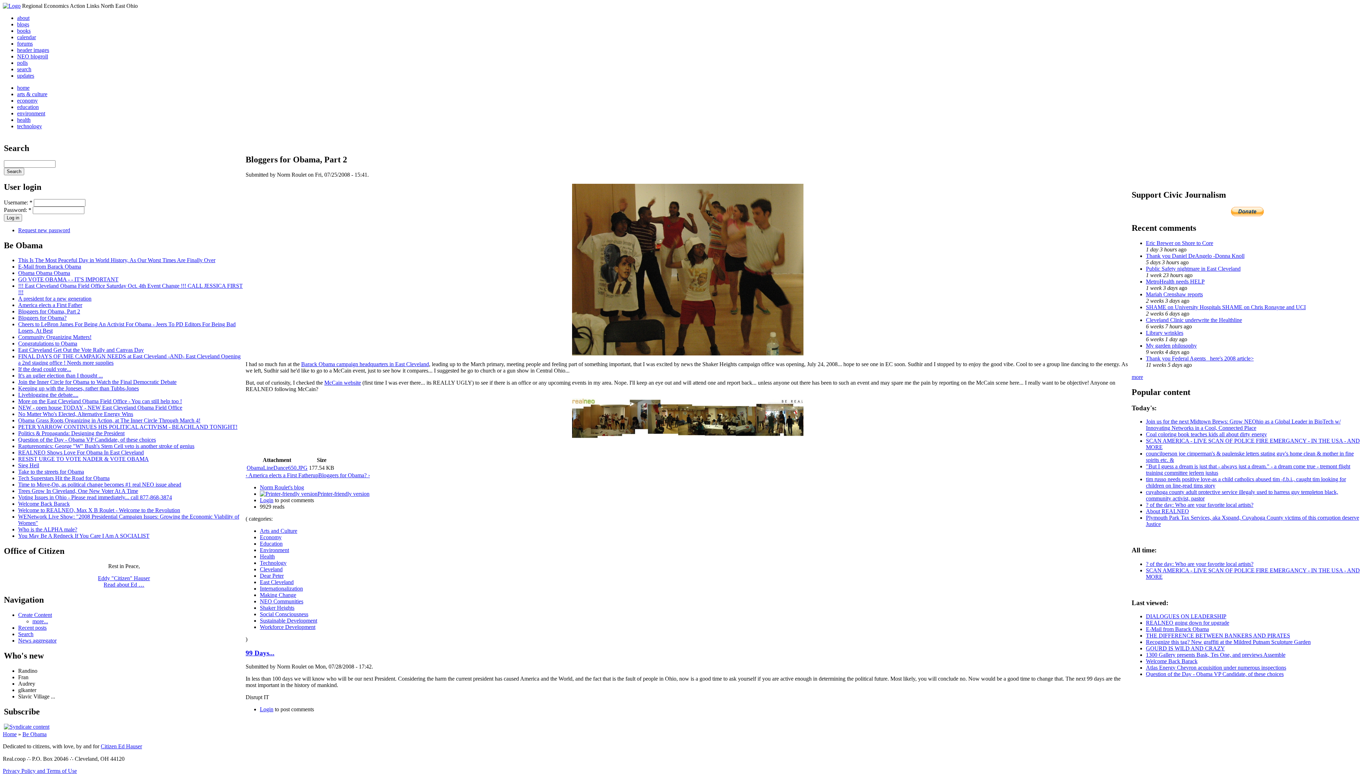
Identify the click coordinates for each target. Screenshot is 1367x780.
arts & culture (32, 94)
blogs (23, 24)
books (24, 31)
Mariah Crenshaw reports (1174, 294)
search (24, 69)
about (23, 18)
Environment (274, 550)
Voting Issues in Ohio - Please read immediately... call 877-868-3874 (95, 497)
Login (266, 500)
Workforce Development (287, 627)
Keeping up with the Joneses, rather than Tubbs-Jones (78, 388)
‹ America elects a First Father (279, 475)
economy (27, 101)
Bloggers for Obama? (42, 318)
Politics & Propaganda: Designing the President (71, 433)
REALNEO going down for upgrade (1187, 623)
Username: (18, 202)
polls (22, 63)
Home (10, 734)
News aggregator (37, 641)
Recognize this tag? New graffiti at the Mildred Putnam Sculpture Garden (1228, 642)
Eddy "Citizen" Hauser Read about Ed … (124, 581)
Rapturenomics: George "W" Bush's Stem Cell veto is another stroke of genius (106, 446)
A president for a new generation (54, 299)
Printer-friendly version (344, 494)
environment (31, 113)
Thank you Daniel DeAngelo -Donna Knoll (1195, 256)
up (315, 475)
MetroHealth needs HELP (1175, 282)
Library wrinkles (1164, 333)
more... (40, 621)
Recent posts (32, 628)
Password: (17, 210)
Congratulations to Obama (47, 343)
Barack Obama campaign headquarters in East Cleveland (365, 364)
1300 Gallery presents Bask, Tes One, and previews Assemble (1215, 655)
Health (267, 556)
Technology (273, 563)
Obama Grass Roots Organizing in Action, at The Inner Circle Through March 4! (109, 420)
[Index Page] (12, 6)
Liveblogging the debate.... (48, 395)
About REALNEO (1167, 511)
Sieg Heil (28, 465)
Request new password (44, 230)
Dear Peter (272, 576)
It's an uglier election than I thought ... (60, 376)
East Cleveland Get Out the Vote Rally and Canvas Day (81, 350)
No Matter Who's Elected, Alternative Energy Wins (75, 414)
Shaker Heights (277, 608)
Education (271, 544)
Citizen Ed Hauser (121, 746)
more (1137, 377)
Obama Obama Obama (44, 273)
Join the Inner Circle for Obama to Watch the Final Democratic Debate (97, 382)
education (28, 107)
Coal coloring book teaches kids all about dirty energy (1206, 434)
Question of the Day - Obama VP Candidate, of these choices (87, 440)
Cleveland (271, 569)
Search (25, 634)
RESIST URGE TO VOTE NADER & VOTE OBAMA (83, 459)
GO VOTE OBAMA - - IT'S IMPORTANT (68, 279)
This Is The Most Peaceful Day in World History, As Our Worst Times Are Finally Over (116, 260)
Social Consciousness (284, 614)
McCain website (342, 383)
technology (29, 126)
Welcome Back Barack (44, 504)
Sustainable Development (288, 621)
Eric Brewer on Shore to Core (1179, 243)
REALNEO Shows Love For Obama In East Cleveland (81, 452)
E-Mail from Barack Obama (49, 267)
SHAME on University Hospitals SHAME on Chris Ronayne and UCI (1226, 307)
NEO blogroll (32, 56)
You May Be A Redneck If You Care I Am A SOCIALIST (84, 536)
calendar (26, 37)
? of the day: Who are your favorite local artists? (1199, 505)
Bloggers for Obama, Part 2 (49, 311)
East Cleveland (277, 582)
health (24, 120)
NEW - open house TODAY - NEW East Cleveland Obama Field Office (100, 408)
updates (25, 76)
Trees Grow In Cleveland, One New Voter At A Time (78, 491)
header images (33, 50)
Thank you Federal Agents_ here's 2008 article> (1200, 358)
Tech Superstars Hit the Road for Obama (64, 478)
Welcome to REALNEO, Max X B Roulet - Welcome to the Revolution (99, 510)
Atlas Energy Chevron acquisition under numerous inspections (1216, 668)
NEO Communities (281, 601)
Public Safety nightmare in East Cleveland (1193, 269)
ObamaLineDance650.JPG (277, 468)
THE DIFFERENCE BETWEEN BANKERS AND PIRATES (1218, 636)
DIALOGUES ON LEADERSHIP (1186, 616)
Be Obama (34, 734)
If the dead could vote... (44, 369)
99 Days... (260, 653)
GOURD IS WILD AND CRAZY (1185, 648)
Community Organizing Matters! (54, 337)
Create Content (35, 615)
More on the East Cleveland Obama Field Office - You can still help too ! (100, 401)
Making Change (278, 595)
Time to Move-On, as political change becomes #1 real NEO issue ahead (99, 485)
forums (25, 44)
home (23, 88)
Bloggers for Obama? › (344, 475)
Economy (271, 537)
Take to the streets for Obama (51, 472)
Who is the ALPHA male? (47, 529)
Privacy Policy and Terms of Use (40, 771)
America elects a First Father (50, 305)
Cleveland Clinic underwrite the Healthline (1194, 320)
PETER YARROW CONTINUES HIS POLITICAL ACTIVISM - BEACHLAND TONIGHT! (127, 427)
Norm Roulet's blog (282, 487)
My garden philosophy (1171, 346)
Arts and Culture (278, 531)
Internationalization (281, 589)
